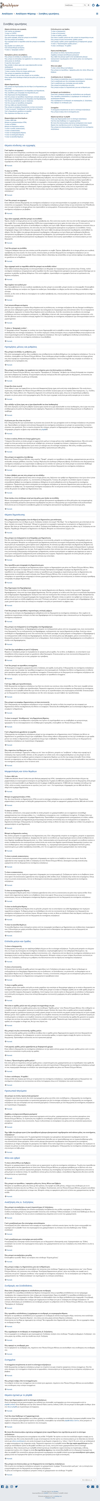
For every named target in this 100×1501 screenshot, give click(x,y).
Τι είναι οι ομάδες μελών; (59, 35)
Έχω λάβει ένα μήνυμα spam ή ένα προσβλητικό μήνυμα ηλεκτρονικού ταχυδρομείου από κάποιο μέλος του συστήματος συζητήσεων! (71, 59)
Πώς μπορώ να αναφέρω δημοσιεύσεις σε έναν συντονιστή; (24, 107)
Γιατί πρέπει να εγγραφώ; (13, 31)
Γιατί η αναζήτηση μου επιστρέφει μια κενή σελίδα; (67, 83)
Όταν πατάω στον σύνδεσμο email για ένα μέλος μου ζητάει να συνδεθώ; (25, 78)
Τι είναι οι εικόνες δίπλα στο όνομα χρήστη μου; (20, 71)
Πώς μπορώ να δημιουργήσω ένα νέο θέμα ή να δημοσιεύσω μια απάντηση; (26, 87)
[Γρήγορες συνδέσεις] (97, 13)
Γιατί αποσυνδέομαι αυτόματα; (15, 48)
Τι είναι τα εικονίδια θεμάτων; (14, 137)
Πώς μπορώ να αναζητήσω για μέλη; (63, 85)
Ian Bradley (55, 1491)
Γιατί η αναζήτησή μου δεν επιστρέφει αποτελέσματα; (68, 81)
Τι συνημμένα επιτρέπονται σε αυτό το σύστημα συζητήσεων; (70, 110)
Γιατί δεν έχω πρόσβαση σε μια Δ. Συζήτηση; (19, 101)
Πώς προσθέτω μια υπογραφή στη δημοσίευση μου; (22, 93)
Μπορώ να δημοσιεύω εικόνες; (15, 126)
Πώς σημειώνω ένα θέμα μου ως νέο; (17, 113)
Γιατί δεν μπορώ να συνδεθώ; (14, 39)
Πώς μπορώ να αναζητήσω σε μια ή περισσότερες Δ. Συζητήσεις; (72, 79)
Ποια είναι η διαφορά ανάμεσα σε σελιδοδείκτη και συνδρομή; (71, 94)
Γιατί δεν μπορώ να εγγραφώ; (14, 35)
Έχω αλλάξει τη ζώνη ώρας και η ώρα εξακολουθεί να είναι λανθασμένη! (23, 66)
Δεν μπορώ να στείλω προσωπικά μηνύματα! (65, 53)
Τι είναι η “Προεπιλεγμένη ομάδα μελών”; (64, 44)
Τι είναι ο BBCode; (11, 120)
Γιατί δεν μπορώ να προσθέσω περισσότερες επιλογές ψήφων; (25, 97)
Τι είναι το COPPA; (11, 33)
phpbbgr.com (58, 1496)
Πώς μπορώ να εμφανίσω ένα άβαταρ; (17, 73)
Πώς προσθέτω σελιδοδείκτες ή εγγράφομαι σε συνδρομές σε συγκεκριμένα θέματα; (70, 97)
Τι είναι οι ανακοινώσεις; (12, 130)
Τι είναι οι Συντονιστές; (58, 33)
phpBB (43, 429)
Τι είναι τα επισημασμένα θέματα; (15, 133)
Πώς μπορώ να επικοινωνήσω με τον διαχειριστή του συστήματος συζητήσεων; (72, 128)
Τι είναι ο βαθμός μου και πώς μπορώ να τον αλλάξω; (22, 75)
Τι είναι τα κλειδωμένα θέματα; (14, 135)
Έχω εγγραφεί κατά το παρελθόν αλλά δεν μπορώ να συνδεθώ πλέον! (25, 43)
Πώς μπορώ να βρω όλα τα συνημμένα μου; (65, 112)
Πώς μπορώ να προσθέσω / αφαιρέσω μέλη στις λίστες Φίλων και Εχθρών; (72, 71)
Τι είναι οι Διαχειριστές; (58, 31)
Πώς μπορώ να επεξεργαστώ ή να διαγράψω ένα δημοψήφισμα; (25, 99)
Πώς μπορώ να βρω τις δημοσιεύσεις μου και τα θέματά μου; (70, 87)
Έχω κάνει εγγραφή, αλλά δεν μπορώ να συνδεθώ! (21, 37)
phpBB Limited (10, 1404)
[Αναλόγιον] (9, 4)
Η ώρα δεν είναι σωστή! (12, 63)
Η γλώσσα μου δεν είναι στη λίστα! (16, 69)
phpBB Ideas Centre (72, 1420)
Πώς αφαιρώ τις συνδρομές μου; (61, 103)
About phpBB (12, 1407)
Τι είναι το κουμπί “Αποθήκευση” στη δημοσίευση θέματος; (24, 109)
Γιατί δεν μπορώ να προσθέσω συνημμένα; (18, 103)
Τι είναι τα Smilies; (10, 124)
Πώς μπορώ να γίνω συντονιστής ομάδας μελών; (67, 39)
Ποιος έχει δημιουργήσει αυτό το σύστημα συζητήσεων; (69, 119)
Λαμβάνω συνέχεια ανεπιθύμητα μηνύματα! (65, 55)
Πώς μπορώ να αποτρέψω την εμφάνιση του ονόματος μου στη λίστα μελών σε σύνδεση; (25, 60)
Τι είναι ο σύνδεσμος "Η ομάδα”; (61, 46)
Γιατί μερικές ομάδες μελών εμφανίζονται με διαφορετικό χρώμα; (71, 41)
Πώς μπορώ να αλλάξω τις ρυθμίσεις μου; (18, 57)
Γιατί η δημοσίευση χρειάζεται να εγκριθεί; (18, 111)
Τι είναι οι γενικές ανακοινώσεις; (15, 128)
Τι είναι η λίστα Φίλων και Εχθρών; (62, 68)
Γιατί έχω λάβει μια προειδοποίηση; (16, 105)
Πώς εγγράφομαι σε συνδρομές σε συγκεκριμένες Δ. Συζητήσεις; (71, 101)
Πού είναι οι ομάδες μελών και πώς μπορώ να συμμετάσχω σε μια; (72, 37)
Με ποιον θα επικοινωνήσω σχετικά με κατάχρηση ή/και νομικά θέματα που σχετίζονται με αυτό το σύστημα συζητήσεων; (71, 124)
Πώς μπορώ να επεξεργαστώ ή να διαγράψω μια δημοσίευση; (25, 91)
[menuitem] (93, 5)
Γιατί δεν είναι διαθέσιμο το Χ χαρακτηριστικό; (65, 121)
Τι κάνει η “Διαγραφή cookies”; (15, 50)
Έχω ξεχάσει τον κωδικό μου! (14, 46)
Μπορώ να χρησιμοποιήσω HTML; (16, 122)
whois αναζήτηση (18, 1441)
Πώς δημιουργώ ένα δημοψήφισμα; (16, 95)
